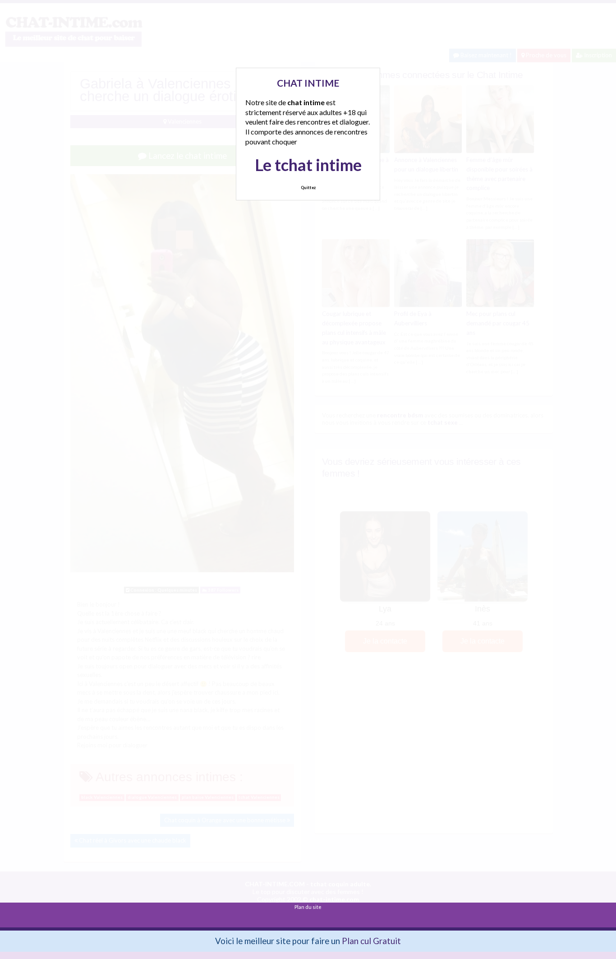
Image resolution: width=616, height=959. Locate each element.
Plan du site (308, 907)
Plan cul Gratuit (371, 941)
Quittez (308, 187)
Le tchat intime (308, 165)
